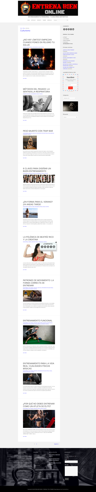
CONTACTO (39, 20)
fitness (46, 133)
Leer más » (25, 78)
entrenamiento (35, 47)
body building (25, 173)
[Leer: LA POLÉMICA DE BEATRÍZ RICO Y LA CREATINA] (39, 252)
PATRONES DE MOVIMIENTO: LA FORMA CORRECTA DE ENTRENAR (38, 283)
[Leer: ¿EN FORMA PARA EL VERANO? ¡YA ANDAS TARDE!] (30, 212)
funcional (35, 474)
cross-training (25, 133)
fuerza (38, 93)
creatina (43, 455)
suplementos (40, 481)
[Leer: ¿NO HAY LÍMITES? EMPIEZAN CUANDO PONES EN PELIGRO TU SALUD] (39, 59)
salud (39, 47)
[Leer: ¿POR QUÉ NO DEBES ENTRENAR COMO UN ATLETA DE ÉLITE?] (39, 418)
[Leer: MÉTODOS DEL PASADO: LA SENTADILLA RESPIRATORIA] (37, 103)
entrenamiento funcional (40, 133)
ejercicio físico (29, 47)
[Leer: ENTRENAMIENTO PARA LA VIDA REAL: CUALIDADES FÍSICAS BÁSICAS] (32, 378)
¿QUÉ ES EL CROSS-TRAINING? (68, 49)
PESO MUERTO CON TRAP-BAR (38, 131)
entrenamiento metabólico (38, 470)
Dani (19, 456)
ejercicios (29, 93)
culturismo (25, 47)
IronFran (19, 459)
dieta (33, 206)
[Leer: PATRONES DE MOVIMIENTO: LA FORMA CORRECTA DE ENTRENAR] (32, 295)
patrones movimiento (29, 288)
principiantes (36, 478)
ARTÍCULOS (33, 20)
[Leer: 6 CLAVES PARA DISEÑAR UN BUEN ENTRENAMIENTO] (39, 178)
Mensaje (67, 464)
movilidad (40, 474)
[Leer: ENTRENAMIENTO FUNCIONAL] (39, 334)
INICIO (29, 20)
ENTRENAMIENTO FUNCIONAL (37, 320)
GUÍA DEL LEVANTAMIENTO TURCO (69, 57)
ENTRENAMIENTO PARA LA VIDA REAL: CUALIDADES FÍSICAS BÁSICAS (38, 366)
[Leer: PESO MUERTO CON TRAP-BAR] (30, 142)
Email (66, 459)
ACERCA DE (49, 20)
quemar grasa (42, 478)
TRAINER (44, 20)
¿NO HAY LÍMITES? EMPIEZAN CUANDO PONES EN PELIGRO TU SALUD (39, 42)
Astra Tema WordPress (64, 489)
